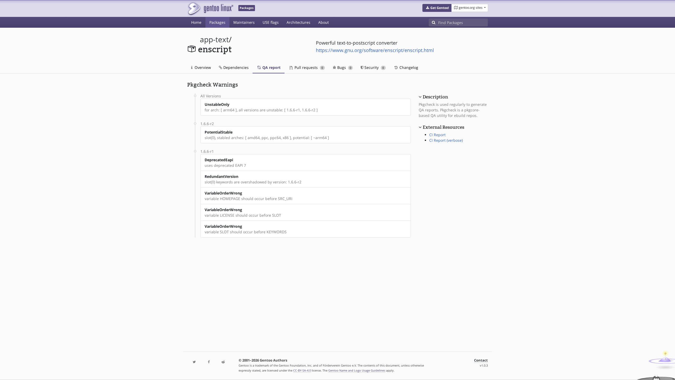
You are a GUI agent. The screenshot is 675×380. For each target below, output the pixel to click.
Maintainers (244, 22)
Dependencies (235, 67)
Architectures (298, 22)
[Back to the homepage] (210, 8)
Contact (481, 360)
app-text (214, 39)
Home (196, 22)
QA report (271, 67)
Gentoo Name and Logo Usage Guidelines (356, 370)
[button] (437, 8)
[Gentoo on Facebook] (208, 362)
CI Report (437, 134)
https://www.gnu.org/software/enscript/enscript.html (375, 50)
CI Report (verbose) (446, 140)
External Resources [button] (443, 127)
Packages (217, 22)
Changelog (408, 67)
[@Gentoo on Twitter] (194, 362)
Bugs (343, 67)
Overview (202, 67)
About (323, 22)
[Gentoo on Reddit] (223, 362)
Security (373, 67)
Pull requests (308, 67)
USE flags (271, 22)
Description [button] (435, 96)
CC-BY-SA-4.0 (302, 370)
